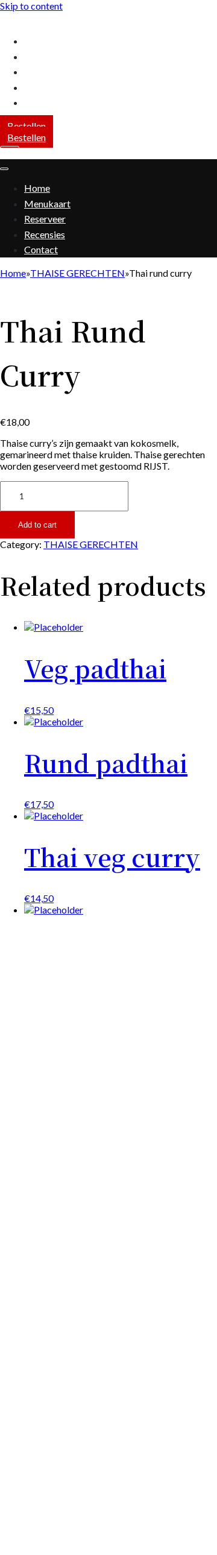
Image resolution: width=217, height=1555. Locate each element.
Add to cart (37, 524)
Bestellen (26, 125)
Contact (41, 102)
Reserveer (45, 71)
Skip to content (31, 5)
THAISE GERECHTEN (77, 273)
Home (37, 40)
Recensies (44, 87)
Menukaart (47, 56)
